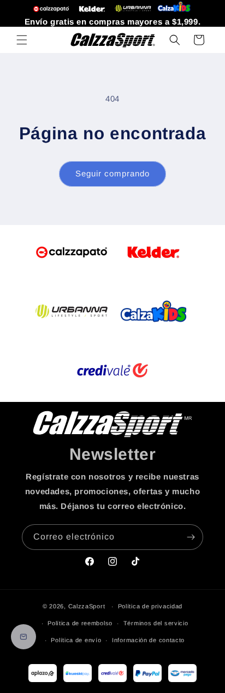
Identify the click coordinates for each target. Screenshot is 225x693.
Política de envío (76, 640)
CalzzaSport (86, 606)
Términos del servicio (155, 623)
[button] (22, 40)
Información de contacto (148, 640)
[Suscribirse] (191, 537)
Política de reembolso (80, 623)
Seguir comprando (112, 173)
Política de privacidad (150, 606)
